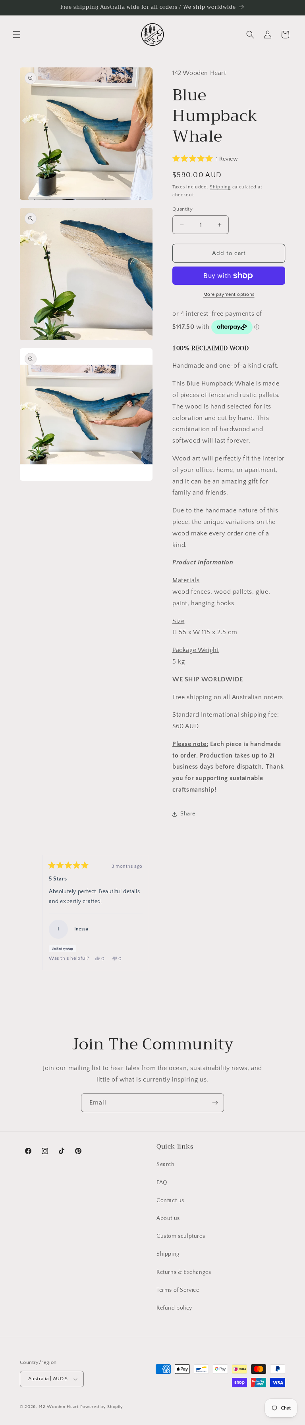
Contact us (170, 1200)
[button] (16, 34)
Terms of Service (177, 1290)
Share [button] (187, 814)
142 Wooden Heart (59, 1406)
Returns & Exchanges (183, 1272)
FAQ (162, 1183)
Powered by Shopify (102, 1406)
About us (168, 1218)
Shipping (220, 187)
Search (165, 1164)
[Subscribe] (215, 1102)
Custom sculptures (180, 1236)
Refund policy (174, 1308)
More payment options (229, 294)
